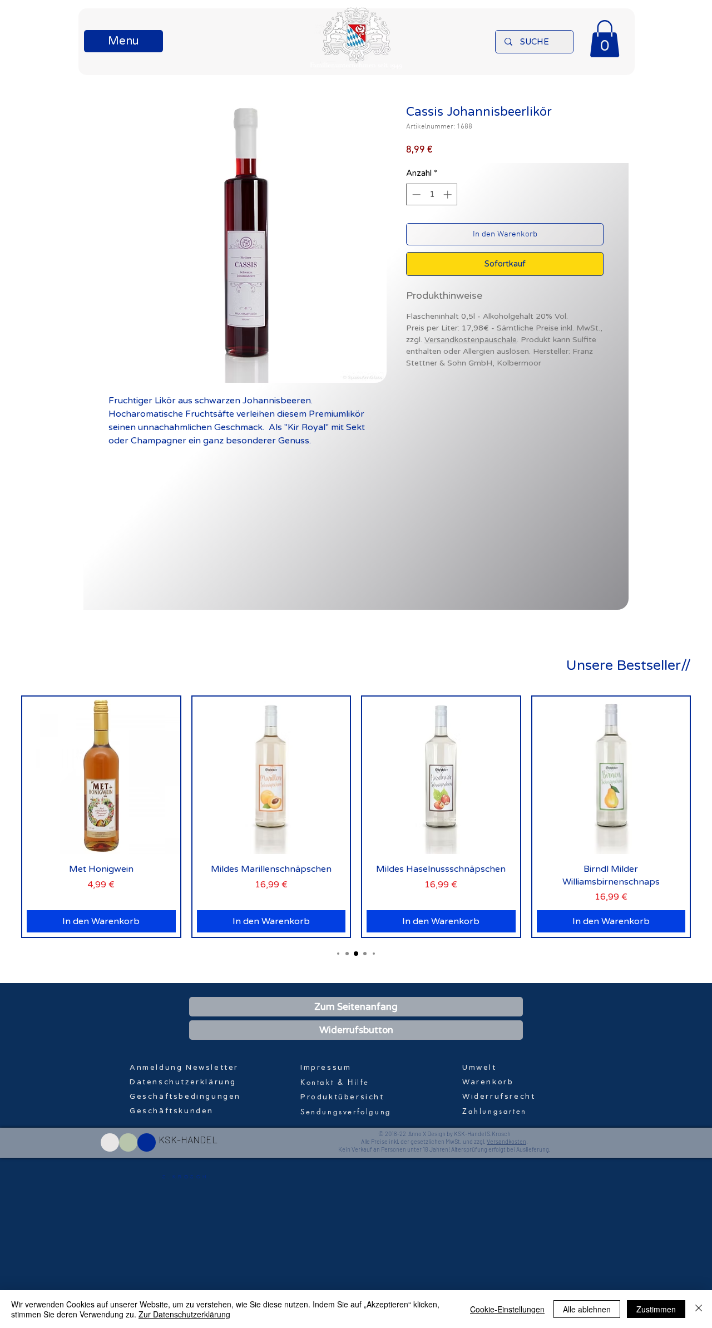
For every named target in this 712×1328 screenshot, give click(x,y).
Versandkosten (506, 1141)
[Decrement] (415, 194)
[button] (123, 41)
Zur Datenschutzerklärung (184, 1314)
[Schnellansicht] (101, 776)
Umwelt (479, 1067)
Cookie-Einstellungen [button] (507, 1309)
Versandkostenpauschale (470, 339)
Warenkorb (487, 1082)
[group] (356, 816)
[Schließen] (698, 1309)
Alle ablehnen (587, 1309)
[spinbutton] (432, 194)
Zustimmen (656, 1309)
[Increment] (448, 194)
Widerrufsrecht (498, 1096)
